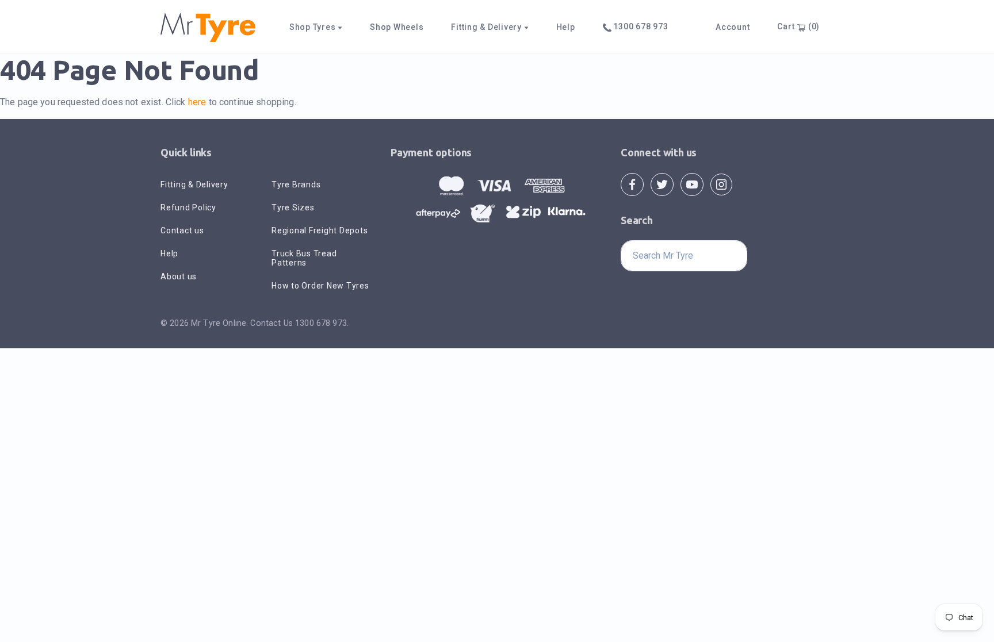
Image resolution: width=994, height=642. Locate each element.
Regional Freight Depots (320, 230)
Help (565, 27)
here (197, 102)
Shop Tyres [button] (313, 27)
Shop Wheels (396, 27)
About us (178, 276)
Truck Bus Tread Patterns (304, 258)
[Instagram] (721, 183)
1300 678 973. (322, 323)
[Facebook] (632, 183)
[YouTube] (692, 183)
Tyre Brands (296, 184)
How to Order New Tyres (320, 285)
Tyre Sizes (293, 207)
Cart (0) (798, 26)
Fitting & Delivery (194, 184)
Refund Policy (188, 207)
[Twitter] (662, 183)
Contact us (182, 230)
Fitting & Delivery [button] (487, 27)
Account (733, 27)
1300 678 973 (639, 26)
